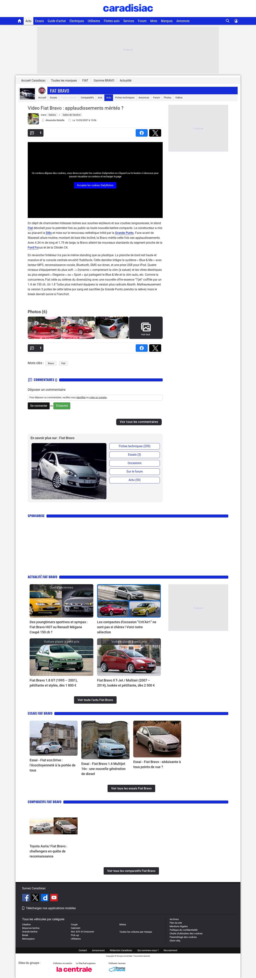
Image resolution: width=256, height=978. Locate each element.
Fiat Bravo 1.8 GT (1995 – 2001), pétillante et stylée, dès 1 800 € (54, 682)
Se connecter (38, 405)
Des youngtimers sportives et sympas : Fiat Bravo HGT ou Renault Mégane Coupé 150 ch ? (59, 627)
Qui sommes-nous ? (148, 950)
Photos (167, 97)
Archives (174, 919)
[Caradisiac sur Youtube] (54, 898)
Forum (142, 21)
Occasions (134, 463)
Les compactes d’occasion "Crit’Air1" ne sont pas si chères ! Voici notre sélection (126, 627)
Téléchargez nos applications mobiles (51, 908)
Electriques (77, 21)
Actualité (125, 80)
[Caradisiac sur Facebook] (26, 898)
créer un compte (98, 397)
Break (25, 935)
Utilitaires (94, 21)
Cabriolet (75, 928)
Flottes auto (112, 21)
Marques (167, 21)
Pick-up (75, 935)
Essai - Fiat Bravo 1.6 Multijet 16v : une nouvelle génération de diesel (103, 769)
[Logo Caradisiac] (128, 15)
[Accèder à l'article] (61, 601)
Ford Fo (33, 247)
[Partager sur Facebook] (142, 131)
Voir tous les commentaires (139, 422)
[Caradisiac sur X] (35, 898)
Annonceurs (98, 950)
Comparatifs (87, 97)
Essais (39, 21)
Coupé (74, 924)
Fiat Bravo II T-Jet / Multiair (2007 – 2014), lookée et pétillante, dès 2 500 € (126, 682)
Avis (100, 97)
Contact (83, 950)
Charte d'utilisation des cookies (186, 933)
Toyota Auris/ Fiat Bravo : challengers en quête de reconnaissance (48, 851)
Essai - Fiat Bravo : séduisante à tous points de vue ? (157, 764)
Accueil (42, 97)
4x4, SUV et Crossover (82, 931)
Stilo (49, 233)
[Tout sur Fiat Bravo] (27, 98)
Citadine (26, 924)
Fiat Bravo (59, 90)
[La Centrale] (74, 972)
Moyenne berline (31, 928)
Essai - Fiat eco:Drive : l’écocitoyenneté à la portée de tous (53, 765)
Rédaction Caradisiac (121, 950)
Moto (153, 21)
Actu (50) (135, 480)
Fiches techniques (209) (134, 446)
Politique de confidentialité (184, 930)
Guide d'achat (57, 21)
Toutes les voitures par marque (135, 931)
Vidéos (179, 97)
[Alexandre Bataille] (33, 123)
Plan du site (176, 922)
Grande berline (29, 931)
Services (128, 21)
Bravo (51, 363)
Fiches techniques (125, 97)
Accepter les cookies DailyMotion (95, 185)
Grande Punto (124, 233)
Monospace (28, 938)
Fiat (30, 228)
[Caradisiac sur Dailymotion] (45, 898)
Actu (28, 21)
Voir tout (145, 334)
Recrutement (170, 950)
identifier (81, 397)
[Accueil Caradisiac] (20, 21)
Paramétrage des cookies (183, 937)
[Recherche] (228, 21)
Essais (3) (134, 454)
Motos (122, 924)
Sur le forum (135, 471)
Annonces (182, 21)
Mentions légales (179, 926)
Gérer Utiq (175, 940)
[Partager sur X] (156, 131)
